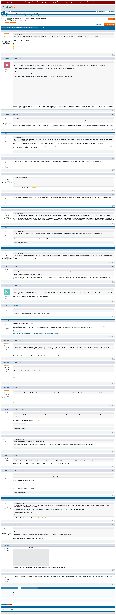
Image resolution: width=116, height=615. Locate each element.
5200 (99, 11)
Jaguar (106, 11)
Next (34, 27)
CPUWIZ (7, 114)
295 (22, 27)
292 (14, 27)
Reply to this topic (110, 24)
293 (17, 27)
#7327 (113, 58)
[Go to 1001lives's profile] (7, 137)
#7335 (113, 249)
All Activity (16, 13)
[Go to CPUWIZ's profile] (7, 118)
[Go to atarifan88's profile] (7, 177)
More (30, 13)
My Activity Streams (23, 13)
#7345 (113, 455)
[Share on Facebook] (3, 604)
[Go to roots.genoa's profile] (6, 548)
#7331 (113, 174)
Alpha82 (7, 58)
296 (24, 27)
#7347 (113, 499)
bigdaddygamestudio (6, 436)
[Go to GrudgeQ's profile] (7, 324)
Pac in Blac (4, 609)
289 (7, 27)
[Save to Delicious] (7, 604)
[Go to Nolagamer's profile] (7, 292)
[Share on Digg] (5, 604)
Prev (4, 27)
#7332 (113, 194)
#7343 (113, 409)
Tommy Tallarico (9, 20)
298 (29, 27)
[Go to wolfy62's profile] (7, 503)
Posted (17, 58)
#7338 (113, 305)
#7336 (113, 266)
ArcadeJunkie (7, 524)
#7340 (113, 340)
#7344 (113, 436)
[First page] (2, 27)
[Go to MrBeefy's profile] (7, 162)
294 (19, 27)
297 (26, 27)
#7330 (113, 158)
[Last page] (37, 27)
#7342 (113, 387)
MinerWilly (7, 574)
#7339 (113, 320)
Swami (6, 210)
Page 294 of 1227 (42, 27)
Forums (109, 11)
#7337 (113, 285)
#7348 (113, 524)
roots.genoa (6, 545)
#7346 (113, 470)
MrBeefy (7, 158)
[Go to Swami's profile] (6, 213)
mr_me (6, 194)
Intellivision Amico (24, 20)
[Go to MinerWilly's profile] (7, 577)
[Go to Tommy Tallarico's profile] (4, 18)
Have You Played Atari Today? (6, 11)
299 (31, 27)
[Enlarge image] (25, 515)
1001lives (7, 133)
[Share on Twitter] (1, 604)
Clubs (7, 13)
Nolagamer (7, 285)
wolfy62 (6, 499)
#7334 (113, 227)
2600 (97, 11)
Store (113, 11)
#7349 (113, 545)
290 (9, 27)
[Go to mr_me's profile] (6, 198)
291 (12, 27)
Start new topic (99, 24)
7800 (101, 11)
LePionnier (13, 609)
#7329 (113, 133)
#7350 (113, 574)
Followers (110, 18)
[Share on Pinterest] (11, 604)
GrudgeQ (7, 320)
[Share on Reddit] (9, 604)
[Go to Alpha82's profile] (7, 65)
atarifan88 (7, 174)
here (70, 2)
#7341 (113, 362)
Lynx (104, 11)
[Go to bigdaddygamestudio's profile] (7, 439)
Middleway (9, 609)
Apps (11, 13)
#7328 (113, 114)
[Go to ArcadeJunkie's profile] (7, 528)
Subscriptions (36, 13)
